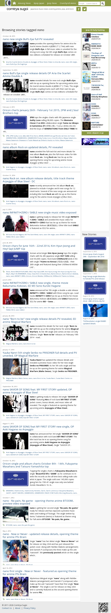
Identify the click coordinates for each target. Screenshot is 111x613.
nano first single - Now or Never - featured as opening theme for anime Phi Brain (39, 572)
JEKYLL (94, 63)
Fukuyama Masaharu (66, 491)
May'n (8, 274)
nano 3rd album (53, 167)
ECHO (93, 104)
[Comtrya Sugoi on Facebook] (78, 9)
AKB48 (41, 136)
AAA (24, 136)
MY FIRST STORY (49, 415)
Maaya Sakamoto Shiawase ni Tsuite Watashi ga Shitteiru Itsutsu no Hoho (32, 140)
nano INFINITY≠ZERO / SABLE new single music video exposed (39, 212)
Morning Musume (65, 493)
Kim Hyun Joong (51, 272)
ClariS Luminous (52, 491)
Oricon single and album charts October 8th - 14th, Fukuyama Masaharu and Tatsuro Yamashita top (40, 465)
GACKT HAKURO (18, 493)
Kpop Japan (39, 3)
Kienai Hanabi (97, 34)
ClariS (43, 491)
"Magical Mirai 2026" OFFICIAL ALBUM (97, 74)
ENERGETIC (96, 44)
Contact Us (7, 608)
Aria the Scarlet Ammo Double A (18, 62)
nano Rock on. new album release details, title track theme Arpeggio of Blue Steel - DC (38, 180)
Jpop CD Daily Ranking (95, 30)
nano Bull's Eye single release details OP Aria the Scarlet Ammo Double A (37, 74)
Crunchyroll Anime (68, 3)
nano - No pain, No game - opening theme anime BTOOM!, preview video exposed (38, 502)
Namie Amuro (56, 274)
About (17, 608)
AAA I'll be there (32, 136)
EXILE (31, 272)
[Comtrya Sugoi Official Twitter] (84, 9)
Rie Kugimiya (22, 64)
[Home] (14, 3)
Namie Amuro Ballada (70, 274)
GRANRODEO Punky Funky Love (39, 138)
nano (63, 62)
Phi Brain (29, 565)
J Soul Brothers (57, 138)
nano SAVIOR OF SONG (69, 415)
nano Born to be (29, 344)
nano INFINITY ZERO (63, 234)
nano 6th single (71, 62)
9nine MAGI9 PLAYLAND (19, 272)
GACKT (8, 493)
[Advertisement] (55, 19)
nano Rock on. (65, 167)
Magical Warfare (12, 344)
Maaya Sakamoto (70, 138)
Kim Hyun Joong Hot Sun (67, 272)
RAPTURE (95, 122)
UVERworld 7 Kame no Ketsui (63, 276)
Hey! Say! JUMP (38, 272)
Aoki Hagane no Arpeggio (15, 167)
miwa (29, 274)
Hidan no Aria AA (54, 62)
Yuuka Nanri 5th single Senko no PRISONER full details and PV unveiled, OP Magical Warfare (40, 354)
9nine (8, 272)
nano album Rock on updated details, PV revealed (33, 147)
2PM (7, 136)
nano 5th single (49, 234)
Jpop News (52, 3)
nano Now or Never (18, 565)
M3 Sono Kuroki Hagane (15, 234)
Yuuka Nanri (50, 378)
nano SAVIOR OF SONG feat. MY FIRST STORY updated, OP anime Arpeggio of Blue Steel (37, 391)
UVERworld (48, 276)
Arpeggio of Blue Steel (39, 62)
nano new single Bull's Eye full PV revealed (28, 39)
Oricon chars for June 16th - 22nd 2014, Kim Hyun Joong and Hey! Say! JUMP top (39, 247)
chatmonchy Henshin (32, 491)
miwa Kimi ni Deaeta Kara (41, 274)
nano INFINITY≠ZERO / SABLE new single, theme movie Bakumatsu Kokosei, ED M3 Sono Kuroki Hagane (35, 284)
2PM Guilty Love (16, 136)
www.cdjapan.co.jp (95, 133)
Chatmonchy (19, 491)
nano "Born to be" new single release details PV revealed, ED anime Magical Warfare (39, 320)
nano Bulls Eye (11, 64)
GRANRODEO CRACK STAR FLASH (46, 493)
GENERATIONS (11, 138)
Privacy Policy (29, 608)
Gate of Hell (96, 94)
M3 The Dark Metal (31, 234)
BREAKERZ (10, 491)
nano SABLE (20, 237)
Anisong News (24, 3)
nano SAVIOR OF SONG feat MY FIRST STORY (22, 418)
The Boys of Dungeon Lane (97, 54)
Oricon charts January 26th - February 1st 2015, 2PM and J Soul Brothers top (40, 111)
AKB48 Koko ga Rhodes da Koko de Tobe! (59, 136)
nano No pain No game (26, 525)
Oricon (28, 276)
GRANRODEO (22, 138)
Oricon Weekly (37, 276)
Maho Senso (23, 378)
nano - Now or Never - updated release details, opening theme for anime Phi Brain (40, 535)
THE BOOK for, (97, 85)
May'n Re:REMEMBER (18, 274)
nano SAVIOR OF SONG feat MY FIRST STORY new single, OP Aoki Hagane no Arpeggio (38, 428)
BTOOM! (9, 525)
